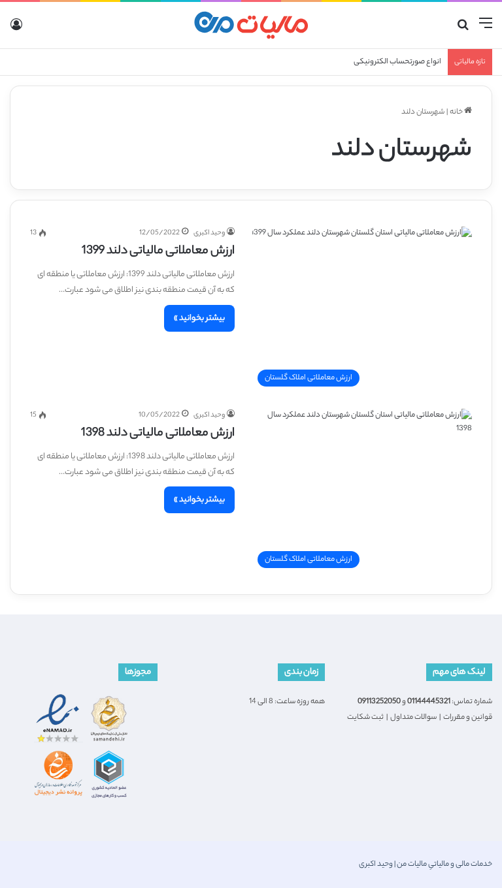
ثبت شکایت (365, 717)
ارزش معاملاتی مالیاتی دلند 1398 (158, 433)
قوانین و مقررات (467, 717)
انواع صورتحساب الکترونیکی (397, 62)
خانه (457, 112)
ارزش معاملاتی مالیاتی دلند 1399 (158, 251)
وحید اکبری (209, 233)
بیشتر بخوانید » (199, 318)
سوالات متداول (413, 717)
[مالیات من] (251, 25)
